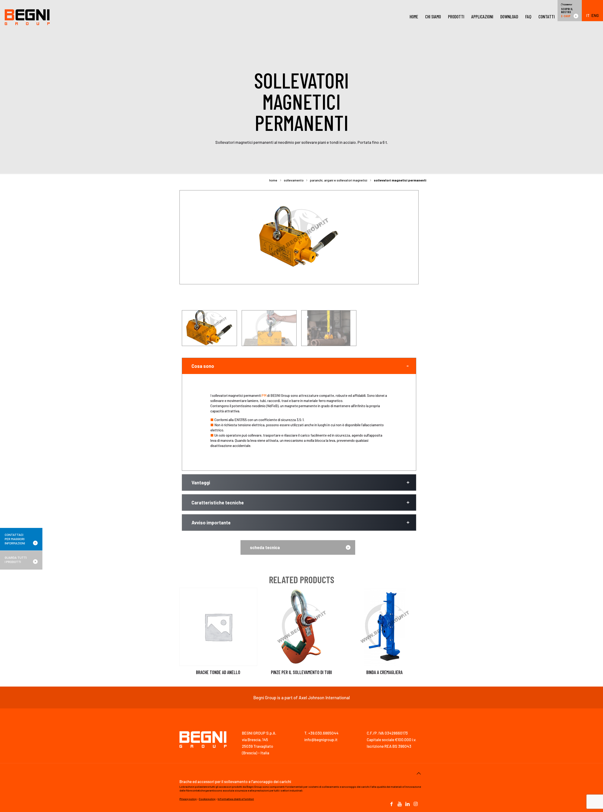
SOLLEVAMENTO (294, 180)
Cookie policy (207, 798)
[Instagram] (415, 804)
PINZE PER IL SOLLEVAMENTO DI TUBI (301, 672)
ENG (595, 15)
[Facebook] (391, 804)
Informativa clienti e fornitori (236, 798)
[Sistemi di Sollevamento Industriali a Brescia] (27, 16)
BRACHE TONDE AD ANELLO (218, 672)
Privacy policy (188, 798)
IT (588, 15)
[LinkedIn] (407, 804)
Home (273, 180)
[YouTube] (399, 804)
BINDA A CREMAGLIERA (384, 672)
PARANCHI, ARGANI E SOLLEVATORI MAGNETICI (338, 180)
